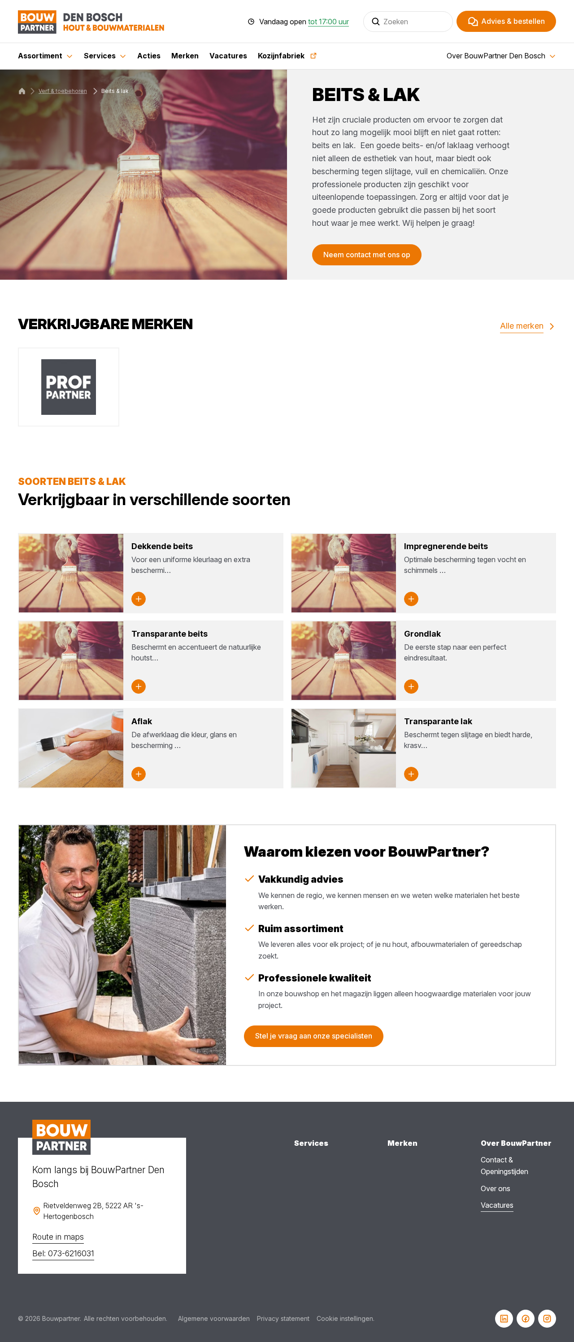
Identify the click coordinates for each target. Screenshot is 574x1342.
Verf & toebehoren (63, 91)
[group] (68, 387)
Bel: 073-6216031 (63, 1253)
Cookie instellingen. (345, 1318)
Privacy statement (283, 1318)
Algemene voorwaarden (214, 1318)
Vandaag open (304, 21)
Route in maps (58, 1236)
